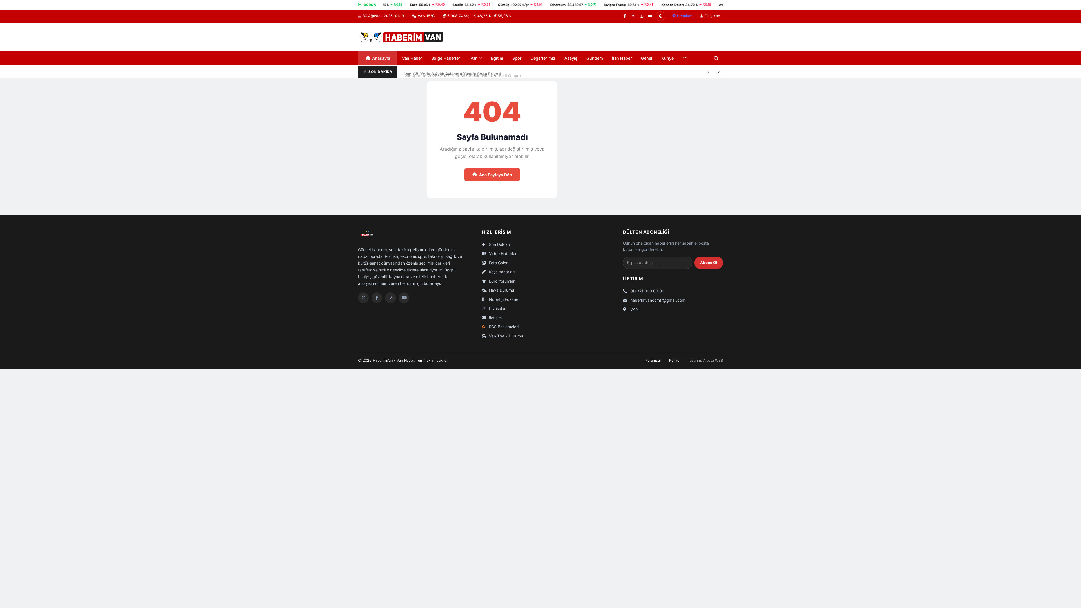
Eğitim (497, 58)
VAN (634, 309)
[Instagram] (642, 16)
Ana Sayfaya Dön (495, 174)
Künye (667, 58)
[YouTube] (650, 16)
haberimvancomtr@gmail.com (657, 300)
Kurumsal (653, 360)
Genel (646, 58)
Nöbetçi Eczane (503, 299)
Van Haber (412, 58)
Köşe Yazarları (501, 271)
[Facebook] (625, 16)
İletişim (495, 317)
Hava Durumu (501, 290)
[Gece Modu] (660, 16)
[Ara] (716, 58)
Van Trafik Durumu (505, 336)
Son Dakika (499, 244)
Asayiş (570, 58)
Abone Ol (708, 262)
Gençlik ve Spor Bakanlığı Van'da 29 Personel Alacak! (456, 77)
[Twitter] (363, 297)
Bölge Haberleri (446, 58)
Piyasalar (497, 308)
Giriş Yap (712, 16)
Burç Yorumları (501, 281)
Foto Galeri (498, 262)
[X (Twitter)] (633, 16)
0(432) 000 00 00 (646, 291)
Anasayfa (381, 58)
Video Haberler (502, 253)
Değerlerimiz (543, 58)
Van (474, 58)
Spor (517, 58)
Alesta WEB (713, 360)
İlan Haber (622, 58)
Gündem (594, 58)
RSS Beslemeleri (503, 326)
